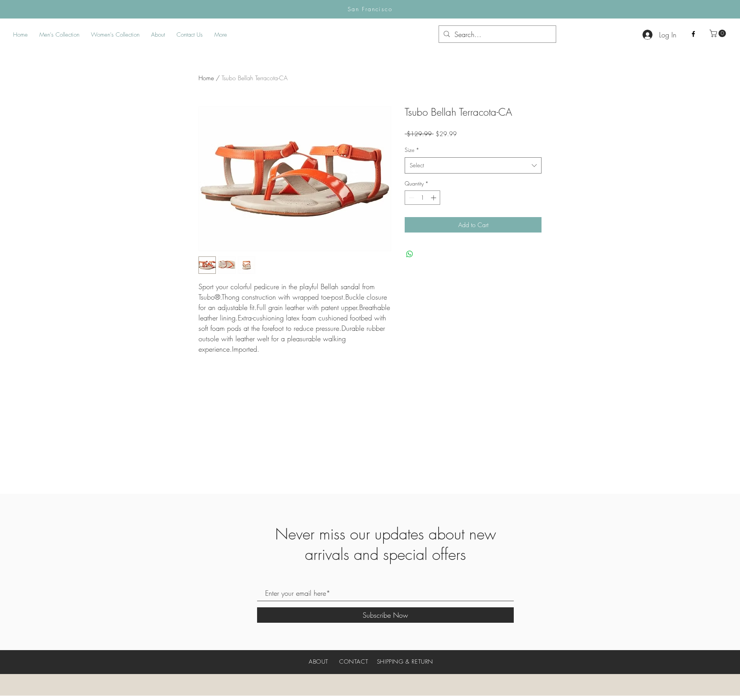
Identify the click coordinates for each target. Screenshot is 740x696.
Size (412, 149)
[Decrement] (410, 197)
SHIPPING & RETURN (405, 662)
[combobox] (473, 165)
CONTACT (353, 662)
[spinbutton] (422, 197)
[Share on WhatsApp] (409, 254)
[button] (719, 33)
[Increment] (434, 197)
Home (206, 78)
